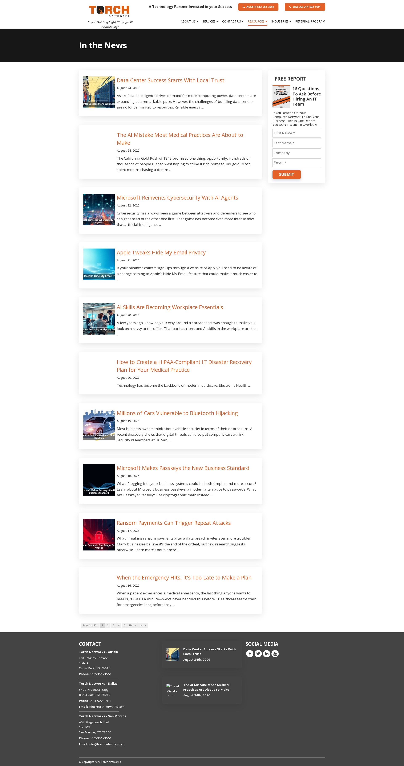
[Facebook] (250, 653)
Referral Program (310, 21)
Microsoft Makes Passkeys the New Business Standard (183, 467)
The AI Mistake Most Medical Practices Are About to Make (206, 687)
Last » (143, 625)
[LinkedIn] (266, 653)
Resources (256, 21)
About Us (189, 21)
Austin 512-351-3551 (260, 7)
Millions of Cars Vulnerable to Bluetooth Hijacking (177, 413)
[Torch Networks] (109, 11)
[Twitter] (258, 653)
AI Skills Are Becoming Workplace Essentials (170, 307)
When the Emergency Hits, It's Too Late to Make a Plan (184, 577)
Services (209, 21)
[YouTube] (275, 653)
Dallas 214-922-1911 (306, 7)
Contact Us (232, 21)
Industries (280, 21)
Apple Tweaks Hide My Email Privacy (161, 252)
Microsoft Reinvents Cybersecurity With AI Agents (177, 197)
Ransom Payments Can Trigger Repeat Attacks (174, 522)
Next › (132, 625)
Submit (286, 174)
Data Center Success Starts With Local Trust (170, 80)
